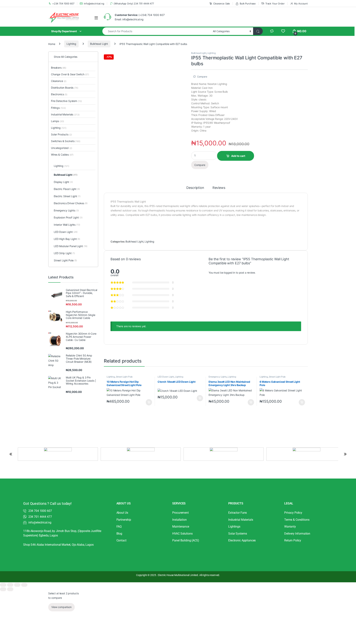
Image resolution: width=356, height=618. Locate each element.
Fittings (58, 107)
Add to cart (238, 155)
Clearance (58, 80)
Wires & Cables (62, 154)
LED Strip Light (64, 253)
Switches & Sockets (65, 141)
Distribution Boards (64, 87)
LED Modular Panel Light (70, 246)
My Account (301, 3)
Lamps (57, 121)
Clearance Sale (221, 3)
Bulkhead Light (99, 43)
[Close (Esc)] (24, 585)
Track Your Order (275, 3)
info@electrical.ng (94, 3)
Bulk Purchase (248, 3)
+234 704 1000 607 (63, 3)
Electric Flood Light (67, 189)
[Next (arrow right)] (10, 589)
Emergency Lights (218, 376)
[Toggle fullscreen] (10, 585)
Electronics (59, 94)
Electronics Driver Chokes (71, 203)
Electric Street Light (67, 196)
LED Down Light (166, 376)
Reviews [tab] (218, 188)
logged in (229, 272)
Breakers (58, 67)
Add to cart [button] (149, 402)
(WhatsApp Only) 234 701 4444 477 (134, 3)
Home (51, 43)
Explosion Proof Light (68, 217)
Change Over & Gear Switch (70, 74)
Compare (202, 76)
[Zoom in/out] (3, 585)
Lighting (71, 43)
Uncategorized (61, 147)
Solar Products (61, 134)
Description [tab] (195, 188)
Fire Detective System (66, 100)
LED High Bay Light (67, 238)
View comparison (61, 607)
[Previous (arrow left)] (3, 589)
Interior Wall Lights (67, 224)
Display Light (63, 181)
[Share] (17, 585)
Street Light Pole (124, 376)
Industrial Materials (65, 114)
